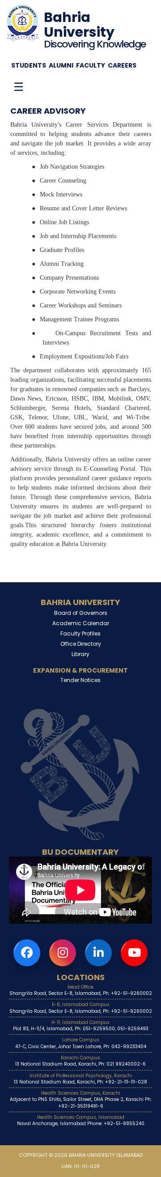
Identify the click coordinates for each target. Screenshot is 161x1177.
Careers (122, 65)
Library (80, 654)
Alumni (61, 65)
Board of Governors (80, 613)
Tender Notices (80, 680)
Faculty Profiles (80, 633)
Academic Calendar (80, 623)
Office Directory (80, 644)
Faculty (90, 65)
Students (28, 65)
